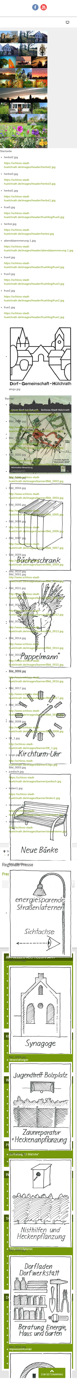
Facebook (35, 7)
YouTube (43, 7)
